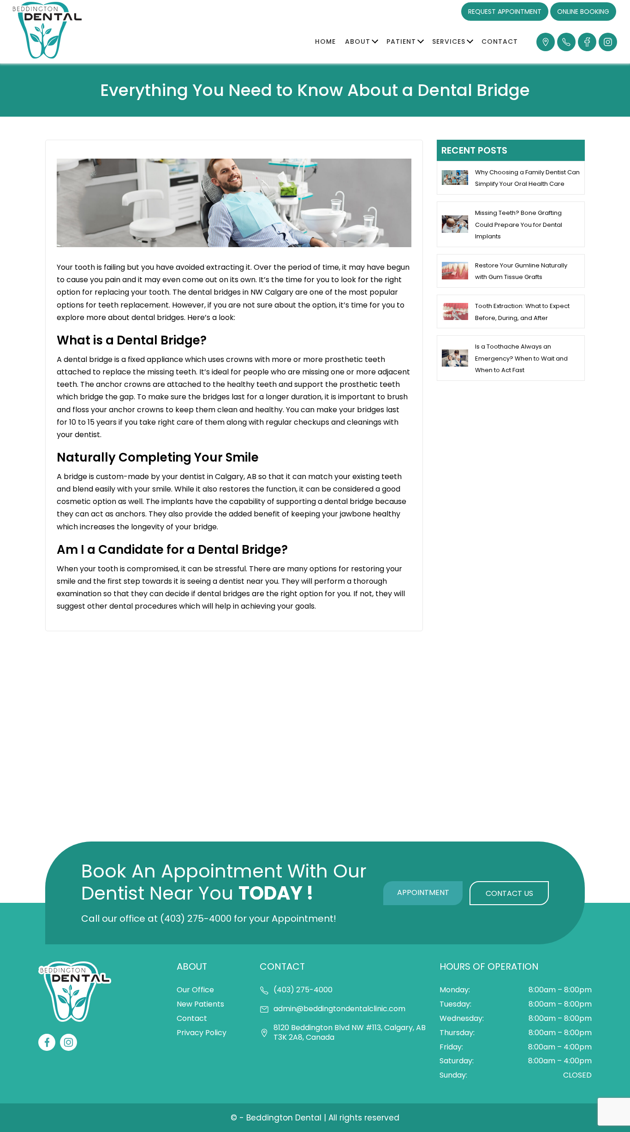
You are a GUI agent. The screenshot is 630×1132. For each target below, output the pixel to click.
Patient (401, 41)
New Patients (200, 1004)
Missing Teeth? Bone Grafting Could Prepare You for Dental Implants (518, 224)
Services (448, 41)
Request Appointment (504, 11)
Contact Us (509, 893)
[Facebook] (587, 42)
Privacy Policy (201, 1032)
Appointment (423, 892)
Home (325, 41)
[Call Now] (566, 42)
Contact (499, 41)
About (357, 41)
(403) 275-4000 (196, 918)
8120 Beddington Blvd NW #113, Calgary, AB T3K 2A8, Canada (349, 1033)
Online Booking (583, 11)
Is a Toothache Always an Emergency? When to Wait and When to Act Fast (521, 358)
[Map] (545, 42)
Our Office (195, 989)
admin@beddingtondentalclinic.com (339, 1009)
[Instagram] (608, 42)
